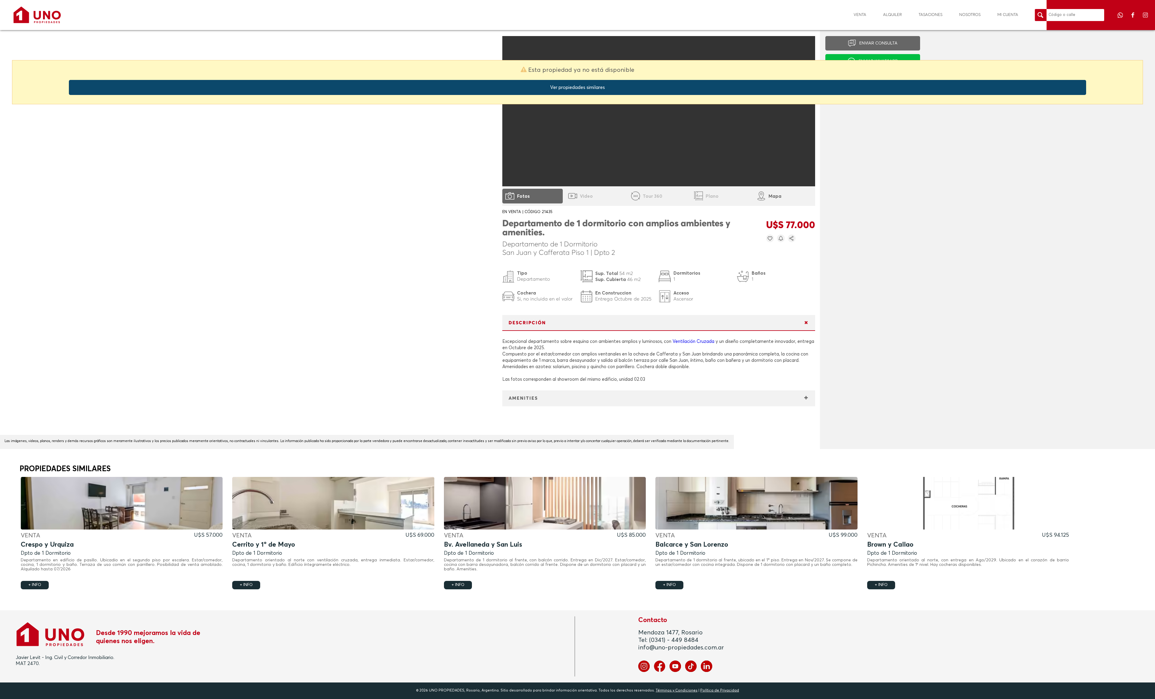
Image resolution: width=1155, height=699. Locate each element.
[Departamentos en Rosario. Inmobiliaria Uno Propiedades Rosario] (37, 15)
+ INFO (34, 585)
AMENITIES (523, 398)
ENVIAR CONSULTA (878, 43)
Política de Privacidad (719, 690)
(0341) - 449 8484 (673, 640)
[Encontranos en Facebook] (1133, 19)
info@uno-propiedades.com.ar (681, 648)
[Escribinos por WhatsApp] (1120, 19)
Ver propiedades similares (577, 87)
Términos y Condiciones (677, 690)
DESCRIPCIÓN (527, 323)
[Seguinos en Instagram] (1145, 19)
